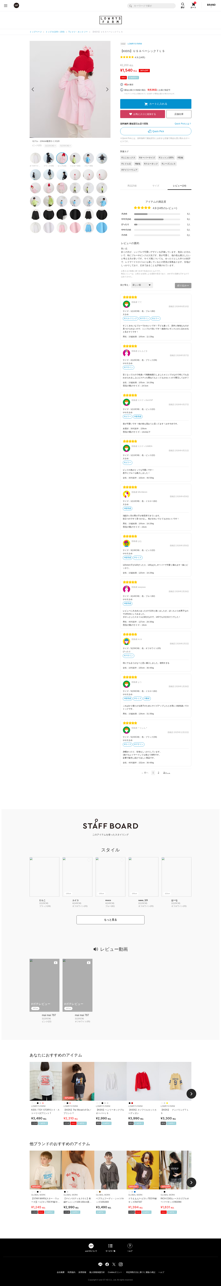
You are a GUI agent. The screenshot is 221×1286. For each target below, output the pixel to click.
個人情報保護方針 (97, 1272)
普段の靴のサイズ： (132, 386)
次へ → (166, 772)
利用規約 (71, 1272)
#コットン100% (166, 157)
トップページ (36, 32)
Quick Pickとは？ (183, 123)
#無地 (137, 164)
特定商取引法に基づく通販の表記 (140, 1272)
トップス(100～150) (55, 32)
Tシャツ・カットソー (78, 32)
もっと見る (110, 919)
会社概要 (61, 1272)
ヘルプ (161, 1272)
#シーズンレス (169, 164)
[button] (107, 89)
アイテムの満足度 (155, 201)
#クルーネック (151, 164)
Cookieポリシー (115, 1272)
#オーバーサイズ (147, 157)
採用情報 (82, 1272)
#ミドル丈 (126, 164)
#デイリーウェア (129, 170)
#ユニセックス (128, 157)
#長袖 (180, 157)
